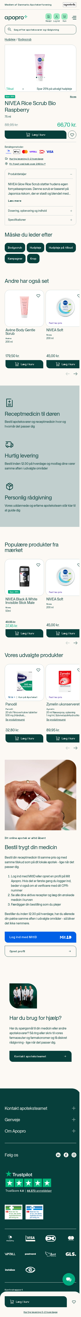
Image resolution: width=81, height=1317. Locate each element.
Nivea (73, 96)
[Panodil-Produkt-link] (24, 703)
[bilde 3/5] (40, 77)
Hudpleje (10, 39)
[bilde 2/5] (38, 77)
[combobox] (40, 29)
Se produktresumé (15, 719)
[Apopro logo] (16, 18)
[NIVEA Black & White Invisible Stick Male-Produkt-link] (24, 598)
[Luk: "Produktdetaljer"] (40, 174)
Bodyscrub (24, 39)
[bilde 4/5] (42, 77)
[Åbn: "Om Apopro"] (40, 1131)
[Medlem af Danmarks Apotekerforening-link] (69, 4)
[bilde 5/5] (44, 77)
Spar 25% (10, 96)
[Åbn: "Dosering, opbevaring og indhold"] (40, 210)
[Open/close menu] (74, 17)
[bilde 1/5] (36, 77)
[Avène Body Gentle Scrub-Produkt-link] (24, 329)
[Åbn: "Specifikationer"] (40, 219)
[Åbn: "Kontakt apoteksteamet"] (40, 1108)
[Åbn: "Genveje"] (40, 1119)
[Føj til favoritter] (74, 1301)
